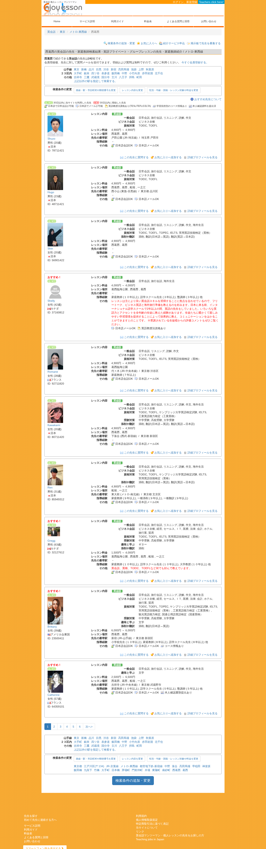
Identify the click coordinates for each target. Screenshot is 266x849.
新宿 (113, 69)
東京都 (78, 766)
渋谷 (106, 69)
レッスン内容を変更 (132, 90)
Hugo (51, 192)
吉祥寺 (78, 77)
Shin (50, 248)
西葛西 (176, 770)
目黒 (98, 69)
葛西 (185, 770)
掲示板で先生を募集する (206, 43)
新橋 (84, 69)
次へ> (88, 726)
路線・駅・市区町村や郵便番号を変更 (96, 90)
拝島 (132, 77)
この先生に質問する (136, 157)
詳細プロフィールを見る (203, 157)
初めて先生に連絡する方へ (40, 819)
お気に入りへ (149, 43)
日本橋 (116, 770)
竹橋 (97, 770)
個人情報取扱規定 (147, 819)
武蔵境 (95, 77)
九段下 (88, 770)
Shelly (51, 300)
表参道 (105, 73)
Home (57, 21)
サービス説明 (87, 21)
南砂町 (166, 770)
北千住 (159, 73)
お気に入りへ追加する (168, 157)
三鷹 (86, 77)
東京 (62, 31)
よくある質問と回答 (178, 21)
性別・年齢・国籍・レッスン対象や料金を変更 (173, 90)
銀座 (86, 73)
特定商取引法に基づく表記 (152, 823)
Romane (53, 371)
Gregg (51, 540)
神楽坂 (206, 766)
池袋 (134, 69)
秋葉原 (150, 69)
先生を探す (31, 815)
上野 (141, 69)
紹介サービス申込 (174, 43)
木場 (147, 770)
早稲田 (196, 766)
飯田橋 (116, 73)
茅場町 (126, 770)
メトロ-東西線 (78, 31)
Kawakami (54, 425)
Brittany (52, 626)
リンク (140, 831)
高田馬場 (123, 69)
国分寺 (105, 77)
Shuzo (51, 138)
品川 (91, 69)
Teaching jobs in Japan (150, 839)
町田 (139, 77)
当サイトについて (147, 827)
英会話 (51, 31)
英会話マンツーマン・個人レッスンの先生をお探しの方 (170, 835)
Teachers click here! (211, 2)
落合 (174, 766)
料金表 (148, 21)
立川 (114, 77)
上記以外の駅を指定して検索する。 (95, 81)
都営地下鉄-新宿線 (151, 766)
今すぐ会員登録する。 (195, 62)
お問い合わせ (208, 21)
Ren (50, 487)
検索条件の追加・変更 (121, 43)
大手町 (78, 73)
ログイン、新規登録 (185, 2)
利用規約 (141, 815)
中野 (124, 73)
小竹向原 (134, 73)
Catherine (54, 694)
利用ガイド (117, 21)
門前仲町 (137, 770)
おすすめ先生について (208, 99)
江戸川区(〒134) (94, 766)
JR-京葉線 (112, 766)
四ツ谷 (95, 73)
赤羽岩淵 (147, 73)
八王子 (123, 77)
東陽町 (156, 770)
